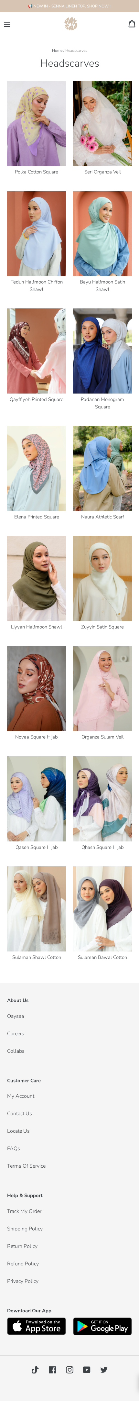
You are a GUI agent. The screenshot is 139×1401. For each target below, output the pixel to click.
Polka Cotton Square (36, 172)
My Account (20, 1096)
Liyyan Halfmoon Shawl (36, 627)
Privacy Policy (22, 1281)
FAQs (13, 1148)
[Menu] (7, 24)
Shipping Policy (25, 1228)
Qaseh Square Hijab (37, 847)
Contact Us (19, 1113)
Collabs (16, 1051)
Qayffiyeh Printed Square (36, 399)
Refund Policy (23, 1263)
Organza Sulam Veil (102, 737)
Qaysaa (15, 1016)
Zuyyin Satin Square (102, 627)
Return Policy (22, 1246)
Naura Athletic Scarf (102, 517)
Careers (15, 1033)
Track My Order (24, 1211)
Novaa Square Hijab (36, 737)
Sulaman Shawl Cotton (36, 957)
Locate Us (18, 1131)
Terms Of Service (26, 1166)
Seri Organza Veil (102, 172)
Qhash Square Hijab (102, 847)
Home (57, 50)
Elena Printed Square (36, 517)
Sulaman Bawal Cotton (102, 957)
